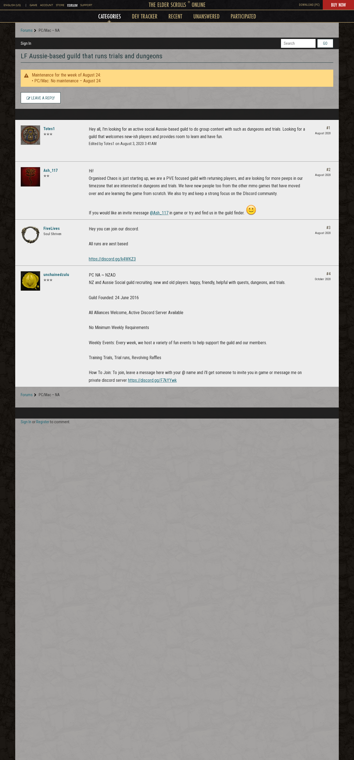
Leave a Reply (42, 98)
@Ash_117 (159, 212)
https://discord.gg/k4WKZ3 (112, 259)
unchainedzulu (56, 274)
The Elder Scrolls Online (177, 4)
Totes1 (49, 129)
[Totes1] (30, 135)
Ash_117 (50, 170)
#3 (328, 227)
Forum (72, 5)
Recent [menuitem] (175, 16)
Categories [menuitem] (109, 16)
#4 (328, 274)
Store (60, 5)
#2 (328, 169)
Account (46, 5)
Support (86, 5)
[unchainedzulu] (30, 281)
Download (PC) (309, 4)
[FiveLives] (30, 234)
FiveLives (51, 228)
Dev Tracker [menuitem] (144, 16)
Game (33, 5)
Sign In (26, 43)
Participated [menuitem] (243, 16)
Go (325, 43)
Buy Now (338, 4)
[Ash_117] (30, 176)
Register (42, 422)
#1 (328, 128)
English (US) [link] (12, 5)
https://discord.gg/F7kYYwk (152, 380)
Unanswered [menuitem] (206, 16)
